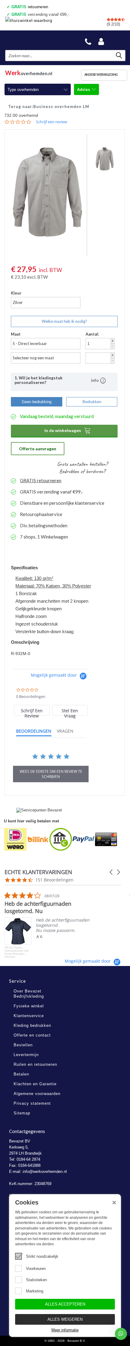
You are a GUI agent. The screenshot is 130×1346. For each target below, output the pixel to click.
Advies (84, 89)
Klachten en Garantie (35, 1084)
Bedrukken (92, 401)
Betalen (21, 1074)
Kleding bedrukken (32, 1025)
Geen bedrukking (36, 401)
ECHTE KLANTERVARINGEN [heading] (38, 872)
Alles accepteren (65, 1304)
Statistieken (36, 1280)
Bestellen (23, 1045)
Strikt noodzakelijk (42, 1256)
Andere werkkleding (101, 74)
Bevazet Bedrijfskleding (34, 40)
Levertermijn (26, 1054)
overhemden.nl (28, 72)
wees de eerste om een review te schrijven (51, 774)
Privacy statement (32, 1103)
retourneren (29, 7)
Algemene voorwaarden (37, 1093)
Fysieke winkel (29, 1006)
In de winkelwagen (67, 430)
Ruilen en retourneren (35, 1064)
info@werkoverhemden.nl (45, 1171)
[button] (111, 872)
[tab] (32, 710)
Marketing (34, 1291)
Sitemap (22, 1113)
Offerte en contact (32, 1035)
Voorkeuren (36, 1268)
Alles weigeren (65, 1319)
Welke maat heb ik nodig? (64, 321)
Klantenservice (29, 1015)
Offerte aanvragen (37, 448)
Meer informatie (65, 1330)
